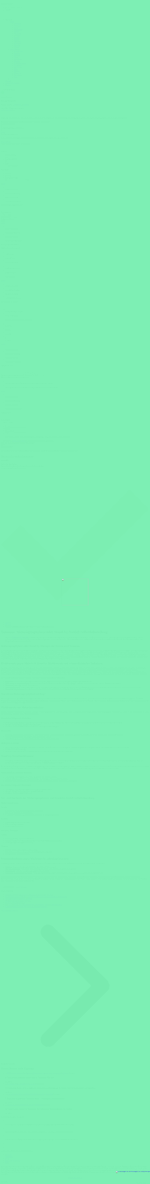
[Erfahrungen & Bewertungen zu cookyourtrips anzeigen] (133, 1172)
